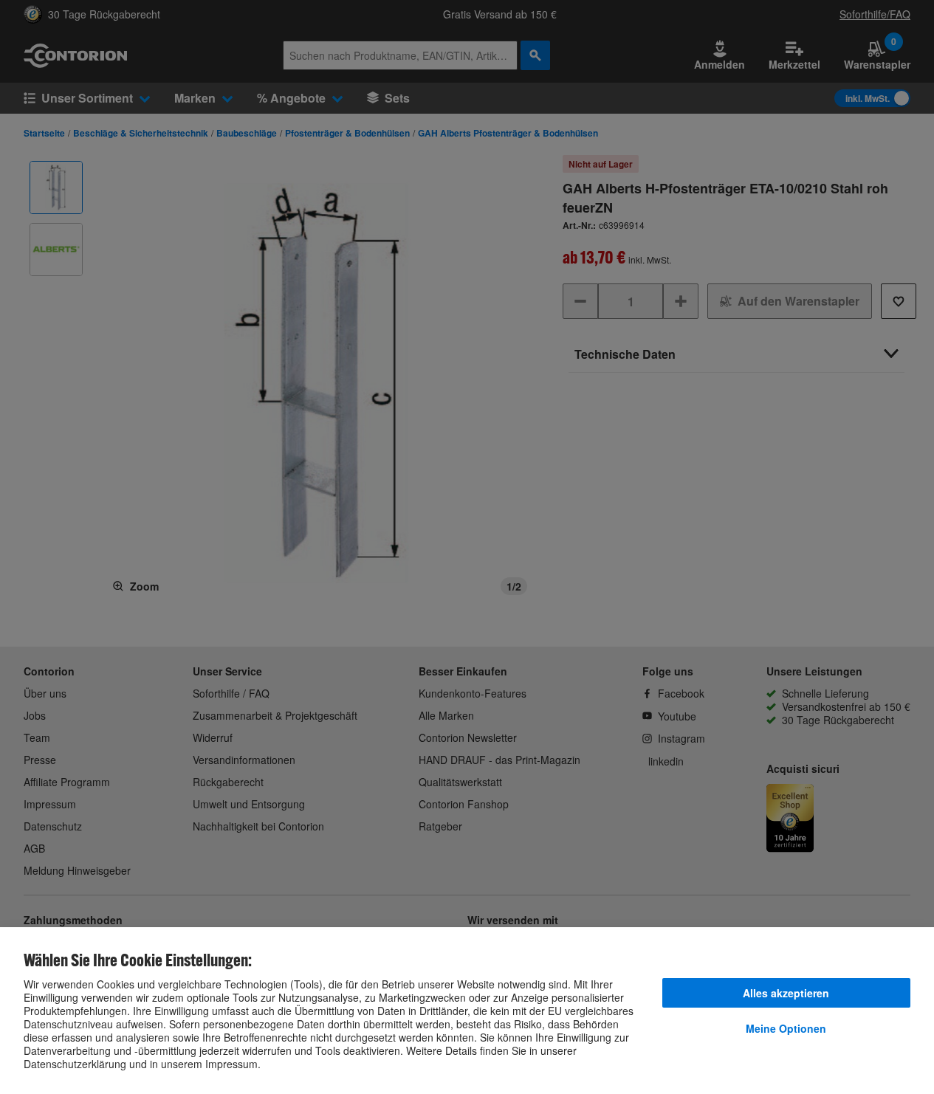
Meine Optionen (786, 1028)
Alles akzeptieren (786, 992)
